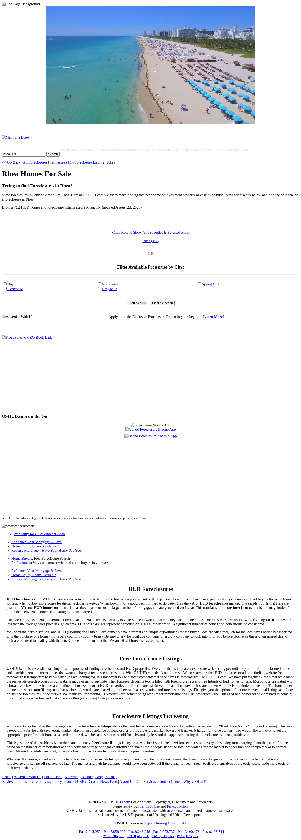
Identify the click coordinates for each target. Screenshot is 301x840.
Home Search (71, 149)
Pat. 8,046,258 (139, 832)
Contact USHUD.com (81, 782)
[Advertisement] (143, 376)
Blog (99, 777)
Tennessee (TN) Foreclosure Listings (77, 162)
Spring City (210, 284)
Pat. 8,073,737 (164, 832)
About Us (126, 782)
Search (53, 154)
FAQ (192, 149)
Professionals (93, 149)
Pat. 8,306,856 (113, 836)
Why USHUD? (195, 782)
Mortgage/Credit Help (172, 149)
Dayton (12, 284)
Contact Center (169, 782)
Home (6, 777)
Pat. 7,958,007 (114, 832)
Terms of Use (28, 782)
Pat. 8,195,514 (213, 832)
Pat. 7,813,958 (90, 832)
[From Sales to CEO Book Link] (27, 337)
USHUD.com (119, 802)
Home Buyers (21, 558)
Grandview (110, 284)
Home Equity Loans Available (33, 546)
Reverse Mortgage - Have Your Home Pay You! (46, 550)
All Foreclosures (35, 162)
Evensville (15, 289)
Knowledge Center (120, 149)
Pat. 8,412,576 (138, 836)
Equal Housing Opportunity (165, 823)
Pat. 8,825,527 (187, 836)
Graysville (109, 289)
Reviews (201, 149)
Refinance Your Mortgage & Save (36, 542)
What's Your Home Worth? (229, 149)
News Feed (108, 782)
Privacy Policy (51, 782)
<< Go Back (11, 162)
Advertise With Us (27, 777)
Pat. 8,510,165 (163, 836)
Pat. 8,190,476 (188, 832)
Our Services (146, 782)
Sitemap (111, 777)
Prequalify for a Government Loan (39, 534)
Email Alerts (144, 149)
